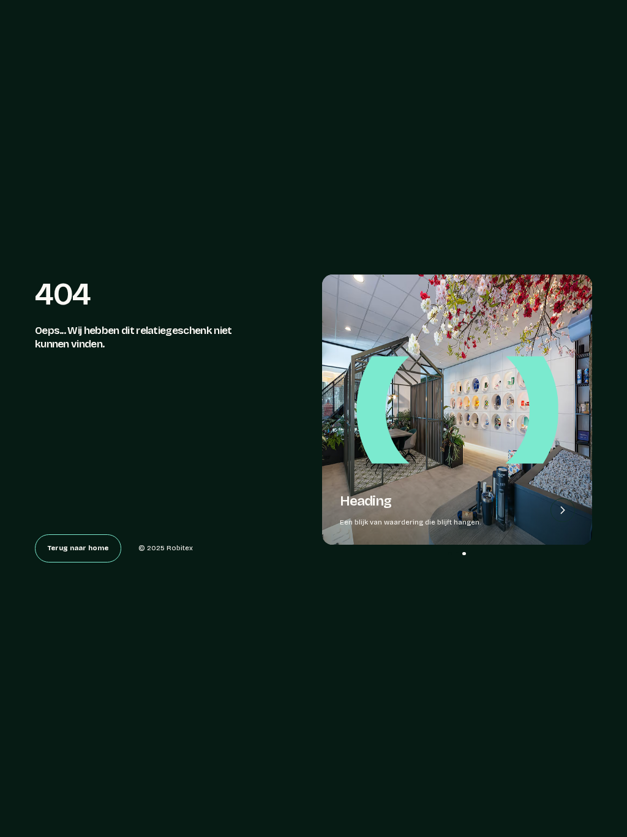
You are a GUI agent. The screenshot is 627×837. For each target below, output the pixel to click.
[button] (450, 554)
